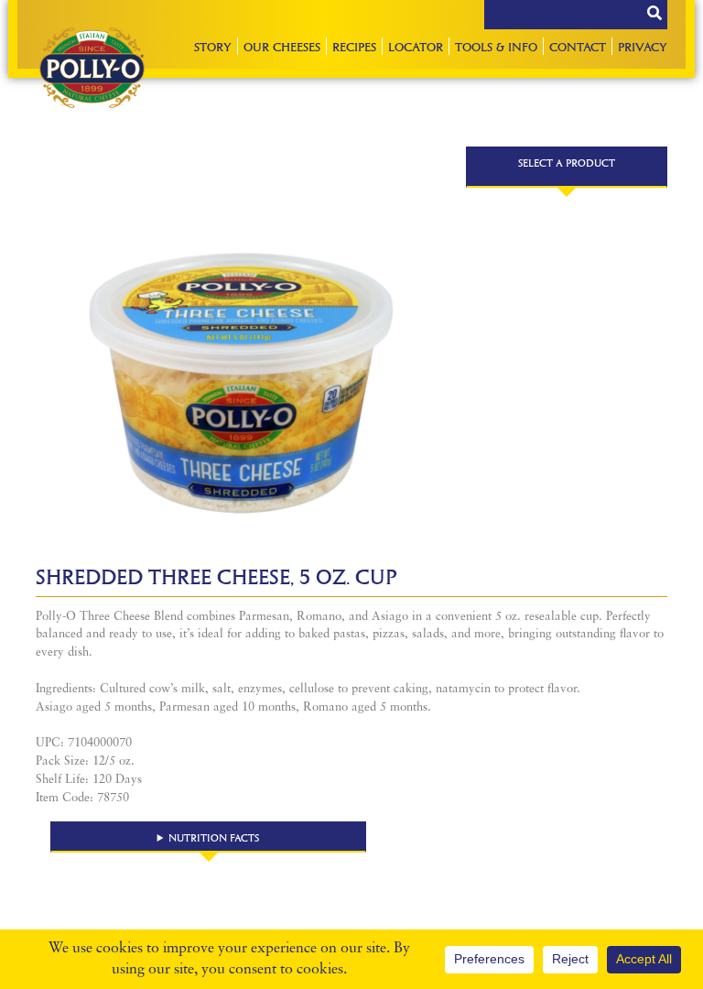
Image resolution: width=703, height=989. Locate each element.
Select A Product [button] (566, 162)
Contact (577, 46)
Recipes (354, 46)
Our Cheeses (281, 46)
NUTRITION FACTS (213, 837)
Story (213, 46)
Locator (415, 46)
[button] (208, 837)
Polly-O (91, 68)
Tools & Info (496, 46)
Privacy (642, 46)
